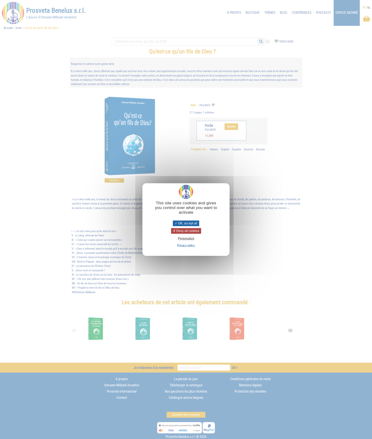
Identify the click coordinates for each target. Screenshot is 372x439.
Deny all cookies (187, 231)
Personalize (186, 238)
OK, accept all (187, 223)
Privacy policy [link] (186, 245)
